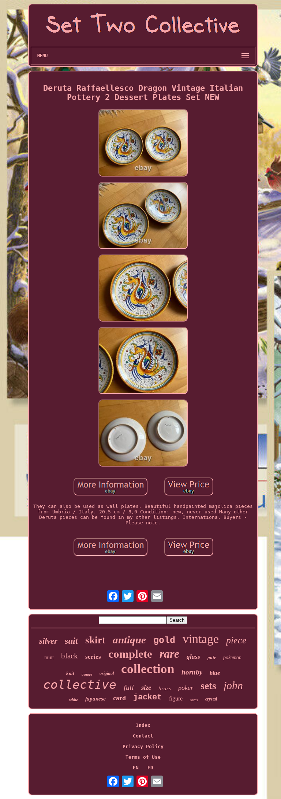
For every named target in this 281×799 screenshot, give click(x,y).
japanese (95, 699)
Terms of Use (143, 757)
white (73, 700)
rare (169, 653)
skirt (95, 640)
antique (129, 640)
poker (185, 687)
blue (215, 673)
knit (70, 673)
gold (164, 640)
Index (143, 725)
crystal (211, 699)
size (146, 687)
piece (236, 640)
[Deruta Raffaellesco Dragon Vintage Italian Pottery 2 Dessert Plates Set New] (143, 143)
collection (147, 669)
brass (164, 688)
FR (150, 767)
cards (194, 700)
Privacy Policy (143, 746)
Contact (143, 736)
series (93, 656)
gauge (87, 674)
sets (208, 685)
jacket (147, 697)
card (119, 698)
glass (193, 656)
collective (79, 684)
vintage (201, 639)
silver (48, 641)
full (129, 687)
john (233, 685)
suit (71, 641)
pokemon (232, 657)
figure (176, 698)
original (107, 673)
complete (130, 653)
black (69, 655)
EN (136, 767)
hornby (191, 672)
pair (211, 657)
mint (49, 657)
